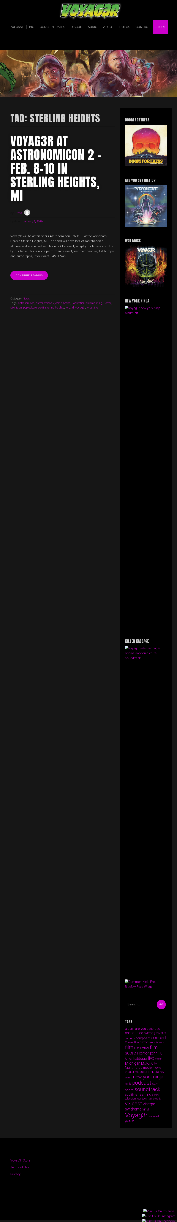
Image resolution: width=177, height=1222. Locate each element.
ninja (128, 1083)
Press (18, 213)
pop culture (30, 307)
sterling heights (54, 307)
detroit (144, 1042)
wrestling (92, 307)
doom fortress (156, 1042)
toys (144, 1098)
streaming (143, 1094)
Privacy (15, 1174)
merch (158, 1058)
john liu (156, 1053)
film (129, 1047)
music (154, 1072)
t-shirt (155, 1094)
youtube (129, 1121)
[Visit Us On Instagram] (158, 1216)
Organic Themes (96, 1210)
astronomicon (26, 303)
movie (147, 1067)
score (129, 1090)
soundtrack (147, 1089)
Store (160, 27)
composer (143, 1038)
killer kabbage (136, 1058)
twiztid (69, 307)
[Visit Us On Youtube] (158, 1211)
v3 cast (133, 1103)
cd (141, 1033)
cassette (131, 1033)
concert (159, 1037)
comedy (130, 1038)
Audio (92, 27)
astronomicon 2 (45, 303)
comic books (62, 303)
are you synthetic (147, 1029)
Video (107, 27)
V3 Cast (17, 27)
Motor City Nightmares (141, 1065)
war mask (154, 1116)
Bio (31, 27)
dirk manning (94, 303)
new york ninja (148, 1076)
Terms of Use (19, 1167)
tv (160, 1098)
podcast (141, 1083)
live (151, 1058)
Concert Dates (52, 27)
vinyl (145, 1109)
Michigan (16, 307)
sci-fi (41, 307)
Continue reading (32, 277)
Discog (76, 27)
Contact (143, 27)
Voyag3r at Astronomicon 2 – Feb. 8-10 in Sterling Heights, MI (56, 168)
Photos (123, 27)
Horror (107, 303)
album (129, 1029)
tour (139, 1098)
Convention (78, 303)
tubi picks (153, 1098)
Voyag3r (80, 307)
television (130, 1098)
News (26, 298)
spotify (129, 1094)
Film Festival (141, 1048)
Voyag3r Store (20, 1160)
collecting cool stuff (155, 1033)
